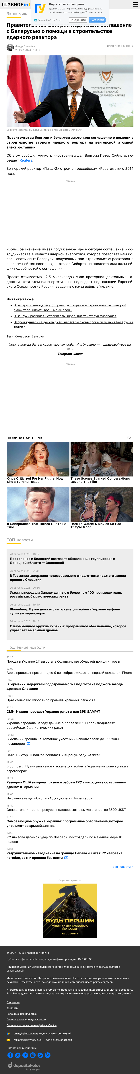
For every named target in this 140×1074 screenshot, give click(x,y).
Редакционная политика (22, 1013)
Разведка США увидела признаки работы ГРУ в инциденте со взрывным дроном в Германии (66, 783)
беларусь (22, 336)
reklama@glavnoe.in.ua (28, 1039)
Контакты (12, 1007)
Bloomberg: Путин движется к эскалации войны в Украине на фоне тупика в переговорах (68, 767)
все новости (122, 866)
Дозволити (97, 20)
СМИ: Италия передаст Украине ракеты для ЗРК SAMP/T (53, 709)
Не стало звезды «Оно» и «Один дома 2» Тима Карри (50, 796)
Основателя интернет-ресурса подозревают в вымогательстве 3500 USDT (66, 808)
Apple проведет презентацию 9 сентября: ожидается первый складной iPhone (69, 671)
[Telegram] (25, 1055)
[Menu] (135, 4)
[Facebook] (10, 1055)
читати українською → (119, 45)
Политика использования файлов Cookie (32, 1025)
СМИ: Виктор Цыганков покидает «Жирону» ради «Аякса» (53, 753)
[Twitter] (18, 1055)
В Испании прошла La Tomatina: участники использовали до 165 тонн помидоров (63, 739)
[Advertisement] (70, 213)
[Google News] (40, 1055)
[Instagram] (33, 1055)
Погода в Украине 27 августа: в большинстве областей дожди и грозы (63, 659)
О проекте (13, 1002)
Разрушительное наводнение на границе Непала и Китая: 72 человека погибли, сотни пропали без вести (64, 853)
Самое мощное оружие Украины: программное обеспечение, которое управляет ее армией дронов (65, 821)
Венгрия (38, 336)
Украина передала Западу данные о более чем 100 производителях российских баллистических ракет (61, 723)
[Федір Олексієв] (10, 50)
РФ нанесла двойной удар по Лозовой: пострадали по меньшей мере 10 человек (64, 837)
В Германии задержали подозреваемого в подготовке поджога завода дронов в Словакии (65, 684)
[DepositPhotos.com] (24, 1066)
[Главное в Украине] (18, 5)
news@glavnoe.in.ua (26, 1033)
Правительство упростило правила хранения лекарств (51, 698)
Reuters (26, 160)
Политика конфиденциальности (26, 1019)
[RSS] (47, 1055)
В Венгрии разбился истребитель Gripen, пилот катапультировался (65, 316)
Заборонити (78, 20)
